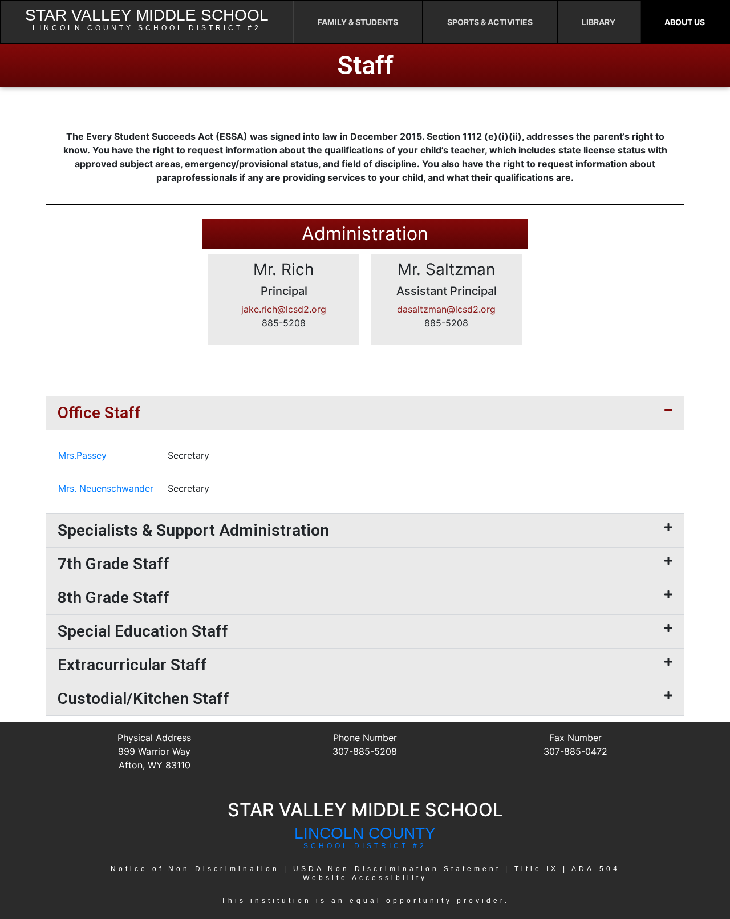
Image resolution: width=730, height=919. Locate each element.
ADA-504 (595, 869)
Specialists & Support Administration (193, 530)
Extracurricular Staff (132, 664)
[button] (365, 413)
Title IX (536, 869)
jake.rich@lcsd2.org (283, 309)
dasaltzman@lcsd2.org (446, 309)
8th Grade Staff (113, 597)
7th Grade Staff (113, 563)
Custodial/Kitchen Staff (143, 698)
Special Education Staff (143, 631)
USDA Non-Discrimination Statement (397, 869)
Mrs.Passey (82, 455)
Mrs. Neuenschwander (105, 488)
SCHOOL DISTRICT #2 (365, 846)
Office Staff (99, 412)
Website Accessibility (365, 878)
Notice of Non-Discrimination (195, 869)
